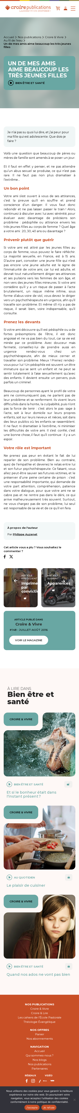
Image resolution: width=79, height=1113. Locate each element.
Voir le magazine (28, 640)
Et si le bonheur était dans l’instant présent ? (31, 794)
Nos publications (29, 37)
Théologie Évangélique (39, 1022)
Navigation (39, 1046)
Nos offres (39, 1030)
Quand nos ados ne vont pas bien (38, 974)
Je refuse (49, 1107)
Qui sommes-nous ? (39, 1055)
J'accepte (32, 1107)
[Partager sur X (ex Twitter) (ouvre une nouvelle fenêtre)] (11, 557)
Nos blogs (39, 1060)
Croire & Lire (39, 1013)
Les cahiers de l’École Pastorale (39, 1017)
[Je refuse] (74, 1100)
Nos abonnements (39, 1038)
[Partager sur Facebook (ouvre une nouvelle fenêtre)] (5, 557)
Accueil (9, 37)
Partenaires (40, 1068)
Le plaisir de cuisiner (26, 885)
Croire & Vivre (54, 37)
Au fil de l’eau (13, 40)
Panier (39, 1034)
